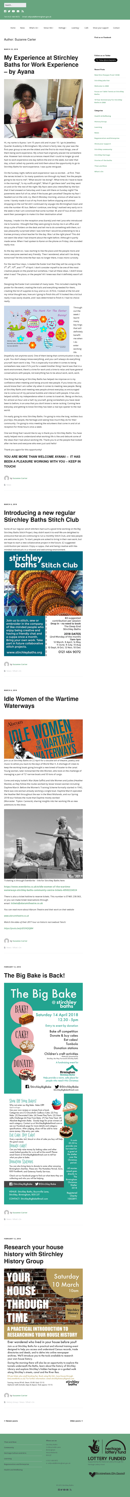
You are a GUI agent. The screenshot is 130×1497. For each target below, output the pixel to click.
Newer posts (12, 1421)
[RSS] (23, 11)
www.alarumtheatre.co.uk (16, 915)
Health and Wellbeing (13, 1470)
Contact (116, 28)
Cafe (86, 28)
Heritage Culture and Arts (15, 1453)
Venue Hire (48, 28)
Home (12, 28)
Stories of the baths (103, 160)
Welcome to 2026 (101, 86)
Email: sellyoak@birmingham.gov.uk (36, 16)
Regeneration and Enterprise (106, 138)
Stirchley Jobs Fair (102, 80)
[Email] (18, 11)
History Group (12, 1402)
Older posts (75, 1421)
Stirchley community (103, 149)
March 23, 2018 (11, 49)
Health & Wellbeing (102, 116)
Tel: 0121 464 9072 (12, 16)
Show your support (101, 28)
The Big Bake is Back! (34, 975)
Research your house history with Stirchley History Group (33, 1254)
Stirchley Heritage (102, 155)
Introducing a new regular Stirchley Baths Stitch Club (41, 516)
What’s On (33, 28)
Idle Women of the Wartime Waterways (41, 702)
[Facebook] (5, 11)
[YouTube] (13, 11)
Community (9, 1447)
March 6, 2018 (10, 504)
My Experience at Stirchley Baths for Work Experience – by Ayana (41, 64)
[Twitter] (9, 11)
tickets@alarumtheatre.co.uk (27, 903)
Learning (75, 28)
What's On (17, 671)
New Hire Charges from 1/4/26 (106, 75)
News (22, 28)
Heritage (62, 28)
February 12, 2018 (12, 967)
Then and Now (100, 166)
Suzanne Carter (20, 478)
